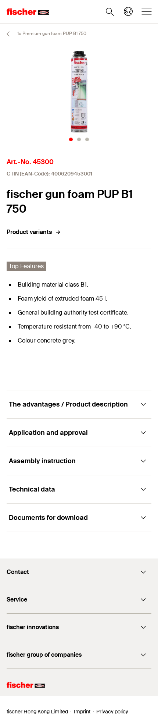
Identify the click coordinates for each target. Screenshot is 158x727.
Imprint (82, 711)
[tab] (71, 139)
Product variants (29, 232)
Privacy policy (112, 711)
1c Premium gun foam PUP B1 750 (51, 33)
